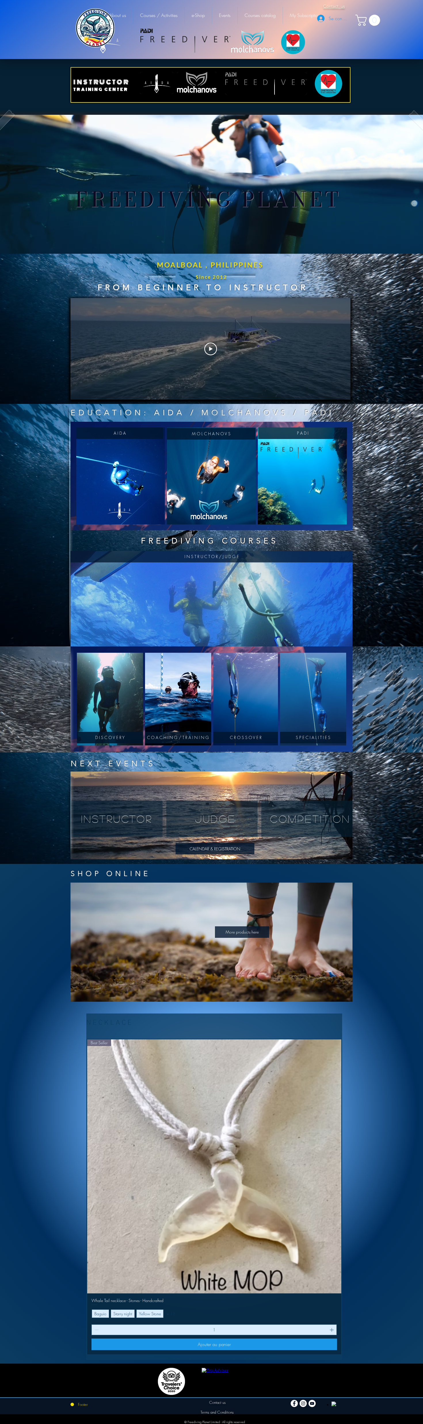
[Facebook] (294, 1403)
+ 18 (171, 1313)
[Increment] (332, 1330)
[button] (369, 20)
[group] (214, 1197)
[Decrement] (96, 1330)
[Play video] (210, 349)
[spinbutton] (214, 1330)
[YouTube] (312, 1403)
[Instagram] (303, 1403)
